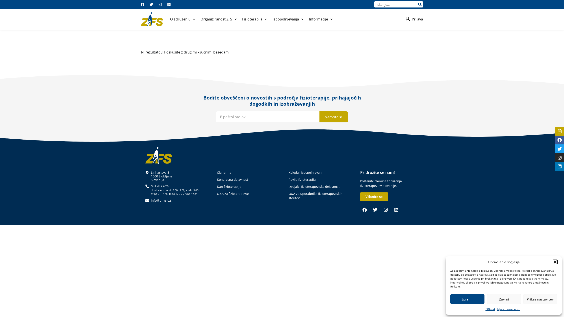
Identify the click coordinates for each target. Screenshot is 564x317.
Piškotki (490, 309)
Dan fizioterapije (229, 186)
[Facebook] (142, 4)
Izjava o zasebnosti (508, 309)
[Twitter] (151, 4)
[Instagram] (160, 4)
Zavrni (504, 299)
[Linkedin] (169, 4)
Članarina (224, 172)
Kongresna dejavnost (232, 179)
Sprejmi (467, 299)
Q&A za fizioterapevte (233, 194)
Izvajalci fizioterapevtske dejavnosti (314, 186)
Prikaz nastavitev (540, 299)
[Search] (420, 4)
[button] (555, 262)
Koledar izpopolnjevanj (306, 172)
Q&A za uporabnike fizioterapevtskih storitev (315, 196)
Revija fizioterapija (302, 179)
